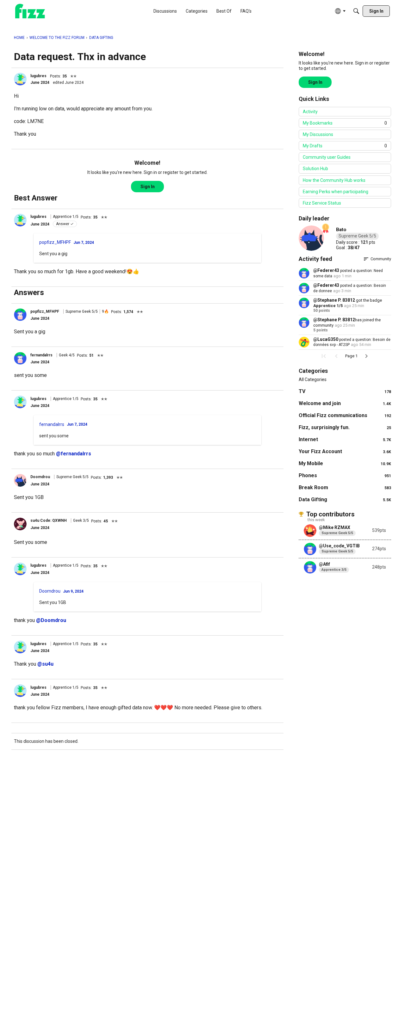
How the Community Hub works (334, 180)
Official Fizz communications (345, 415)
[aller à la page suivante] (366, 356)
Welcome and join (345, 403)
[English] (30, 11)
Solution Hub (315, 168)
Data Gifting (345, 499)
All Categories (313, 379)
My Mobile (345, 463)
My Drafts (345, 145)
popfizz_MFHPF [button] (55, 242)
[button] (20, 79)
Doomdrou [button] (40, 477)
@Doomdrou (51, 620)
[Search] (356, 11)
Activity (310, 111)
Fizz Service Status (322, 203)
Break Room (345, 487)
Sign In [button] (147, 186)
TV (345, 391)
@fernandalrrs (73, 454)
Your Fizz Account (345, 451)
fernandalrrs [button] (41, 355)
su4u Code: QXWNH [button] (48, 520)
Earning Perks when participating (335, 191)
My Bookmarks (345, 123)
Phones (345, 475)
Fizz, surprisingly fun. (345, 427)
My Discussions (318, 134)
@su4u (45, 664)
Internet (345, 439)
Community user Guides (327, 157)
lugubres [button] (38, 76)
